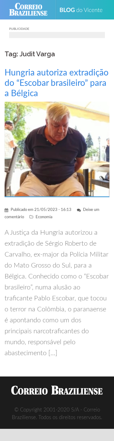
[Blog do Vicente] (83, 9)
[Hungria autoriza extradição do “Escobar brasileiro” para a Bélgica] (57, 149)
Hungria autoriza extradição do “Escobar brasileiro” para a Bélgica (57, 83)
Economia (44, 217)
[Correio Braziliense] (31, 9)
